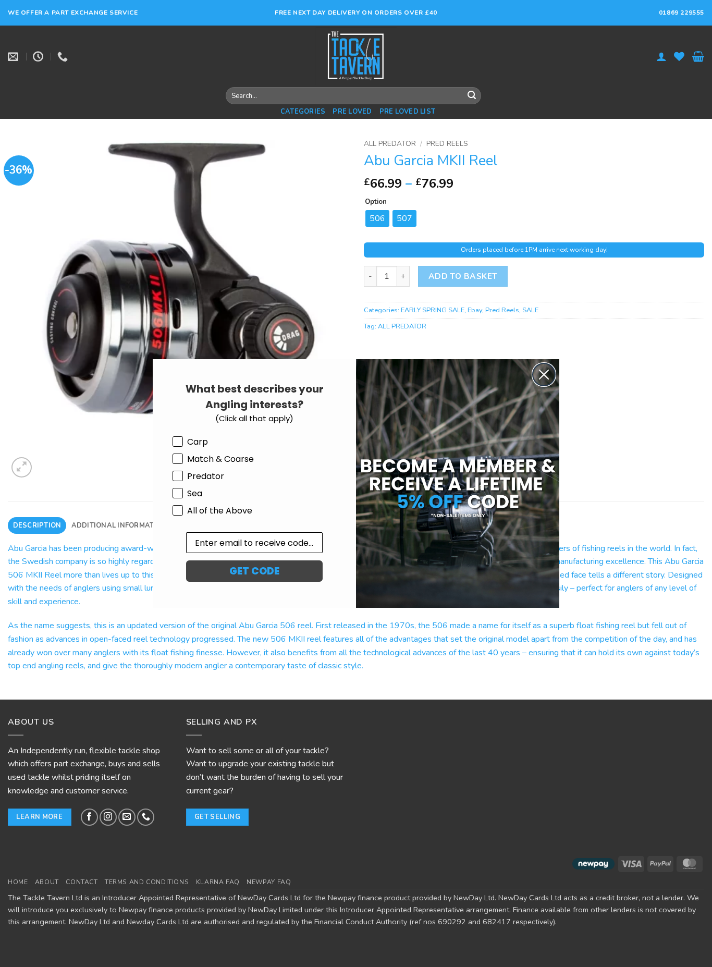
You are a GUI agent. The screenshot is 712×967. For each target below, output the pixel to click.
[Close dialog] (544, 374)
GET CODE (254, 571)
